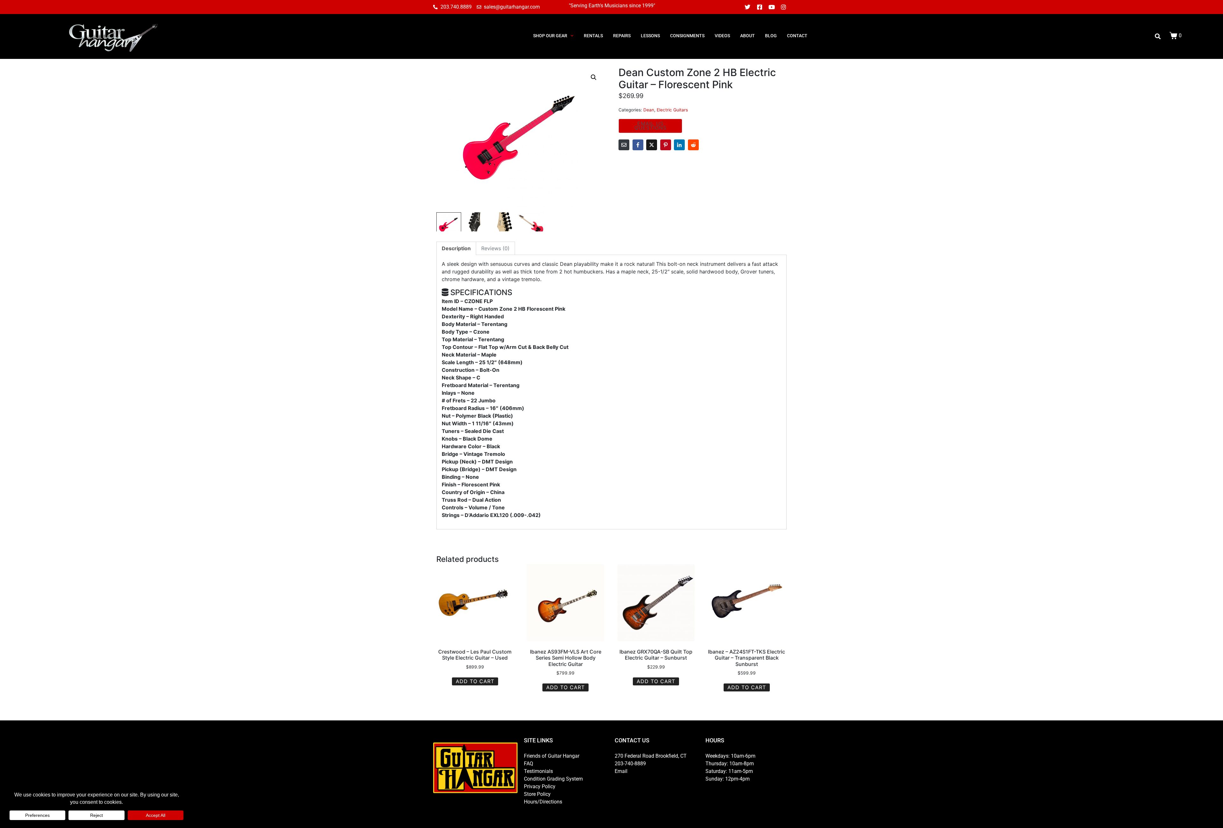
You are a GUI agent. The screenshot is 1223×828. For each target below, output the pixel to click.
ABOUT (747, 35)
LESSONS (650, 35)
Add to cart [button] (475, 681)
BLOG (771, 35)
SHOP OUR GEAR (550, 35)
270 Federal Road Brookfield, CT (651, 756)
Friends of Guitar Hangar (551, 756)
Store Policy (537, 794)
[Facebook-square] (759, 7)
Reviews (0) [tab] (495, 248)
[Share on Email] (624, 144)
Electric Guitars (672, 109)
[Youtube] (771, 7)
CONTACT (797, 35)
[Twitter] (747, 7)
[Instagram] (783, 7)
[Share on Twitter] (651, 144)
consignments (687, 35)
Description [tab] (456, 248)
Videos (722, 35)
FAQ (528, 764)
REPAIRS (622, 35)
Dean (648, 109)
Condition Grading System (553, 779)
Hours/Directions (543, 802)
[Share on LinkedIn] (679, 144)
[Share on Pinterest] (665, 144)
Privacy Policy (539, 786)
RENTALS (593, 35)
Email (621, 771)
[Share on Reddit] (693, 144)
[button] (593, 77)
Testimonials (538, 771)
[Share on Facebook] (638, 144)
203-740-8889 (630, 764)
